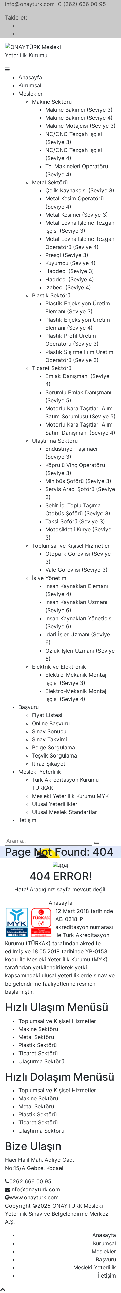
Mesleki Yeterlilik (39, 771)
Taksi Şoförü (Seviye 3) (75, 521)
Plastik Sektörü (51, 295)
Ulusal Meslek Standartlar (64, 812)
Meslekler (30, 93)
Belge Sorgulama (53, 747)
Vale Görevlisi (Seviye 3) (76, 569)
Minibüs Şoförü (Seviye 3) (78, 481)
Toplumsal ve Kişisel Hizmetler (71, 545)
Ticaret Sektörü (51, 368)
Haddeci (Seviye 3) (69, 271)
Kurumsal (29, 85)
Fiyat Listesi (47, 715)
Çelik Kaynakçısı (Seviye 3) (79, 190)
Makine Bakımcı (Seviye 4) (79, 117)
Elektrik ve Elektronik (59, 666)
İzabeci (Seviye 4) (68, 287)
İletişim (27, 820)
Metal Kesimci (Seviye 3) (76, 214)
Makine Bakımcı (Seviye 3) (79, 109)
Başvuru (28, 707)
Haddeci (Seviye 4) (69, 279)
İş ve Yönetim (49, 578)
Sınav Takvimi (49, 739)
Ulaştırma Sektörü (55, 440)
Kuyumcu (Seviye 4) (70, 263)
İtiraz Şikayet (48, 763)
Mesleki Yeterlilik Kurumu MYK (70, 795)
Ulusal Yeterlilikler (54, 804)
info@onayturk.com (30, 4)
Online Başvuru (51, 723)
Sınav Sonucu (49, 731)
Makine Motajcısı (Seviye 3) (80, 125)
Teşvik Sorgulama (54, 755)
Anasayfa (30, 77)
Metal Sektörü (50, 182)
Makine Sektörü (52, 101)
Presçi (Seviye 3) (66, 255)
